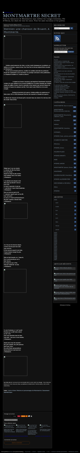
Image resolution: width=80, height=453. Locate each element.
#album (56, 124)
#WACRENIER (58, 171)
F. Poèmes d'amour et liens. (61, 88)
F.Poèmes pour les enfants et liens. (63, 91)
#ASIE (55, 159)
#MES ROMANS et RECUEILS (62, 183)
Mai (56, 214)
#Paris (56, 187)
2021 (55, 238)
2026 (55, 199)
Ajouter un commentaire (17, 442)
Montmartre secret (32, 15)
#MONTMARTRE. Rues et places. (63, 105)
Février (57, 226)
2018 (55, 243)
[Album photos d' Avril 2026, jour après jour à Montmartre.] (65, 294)
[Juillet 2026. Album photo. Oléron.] (65, 269)
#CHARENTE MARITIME (61, 140)
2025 (55, 232)
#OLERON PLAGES (59, 152)
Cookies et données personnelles (59, 451)
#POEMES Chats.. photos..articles (64, 136)
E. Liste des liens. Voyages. (61, 85)
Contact (56, 98)
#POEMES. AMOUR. (59, 163)
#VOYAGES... (57, 132)
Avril (57, 218)
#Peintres (57, 144)
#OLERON (57, 120)
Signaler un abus (41, 451)
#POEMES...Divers (59, 148)
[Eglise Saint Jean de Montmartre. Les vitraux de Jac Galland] (65, 288)
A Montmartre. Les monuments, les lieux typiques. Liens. (63, 66)
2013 (55, 250)
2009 (55, 256)
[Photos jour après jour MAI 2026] (65, 281)
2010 (55, 255)
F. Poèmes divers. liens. (60, 89)
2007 (55, 259)
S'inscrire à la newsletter (11, 420)
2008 (55, 258)
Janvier (57, 229)
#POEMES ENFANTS (59, 155)
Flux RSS (57, 38)
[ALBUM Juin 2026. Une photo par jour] (65, 275)
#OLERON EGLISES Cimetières (63, 175)
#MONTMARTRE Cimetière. (62, 128)
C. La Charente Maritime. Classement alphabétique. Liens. (64, 77)
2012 (55, 252)
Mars (57, 222)
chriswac (11, 451)
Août (57, 202)
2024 (55, 234)
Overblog (68, 305)
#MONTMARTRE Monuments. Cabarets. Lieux (62, 115)
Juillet (57, 206)
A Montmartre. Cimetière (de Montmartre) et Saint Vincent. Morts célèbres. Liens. (64, 62)
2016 (55, 246)
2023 (55, 235)
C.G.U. (48, 451)
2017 (55, 244)
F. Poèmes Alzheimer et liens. (62, 86)
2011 (55, 253)
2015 (55, 247)
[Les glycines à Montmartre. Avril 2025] (65, 299)
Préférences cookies (73, 451)
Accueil (56, 59)
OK (71, 28)
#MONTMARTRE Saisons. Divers (63, 167)
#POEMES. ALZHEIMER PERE (62, 179)
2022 (55, 237)
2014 (55, 249)
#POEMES (57, 191)
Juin (57, 210)
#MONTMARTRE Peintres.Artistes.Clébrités (20, 26)
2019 (55, 241)
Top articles (28, 451)
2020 (55, 240)
